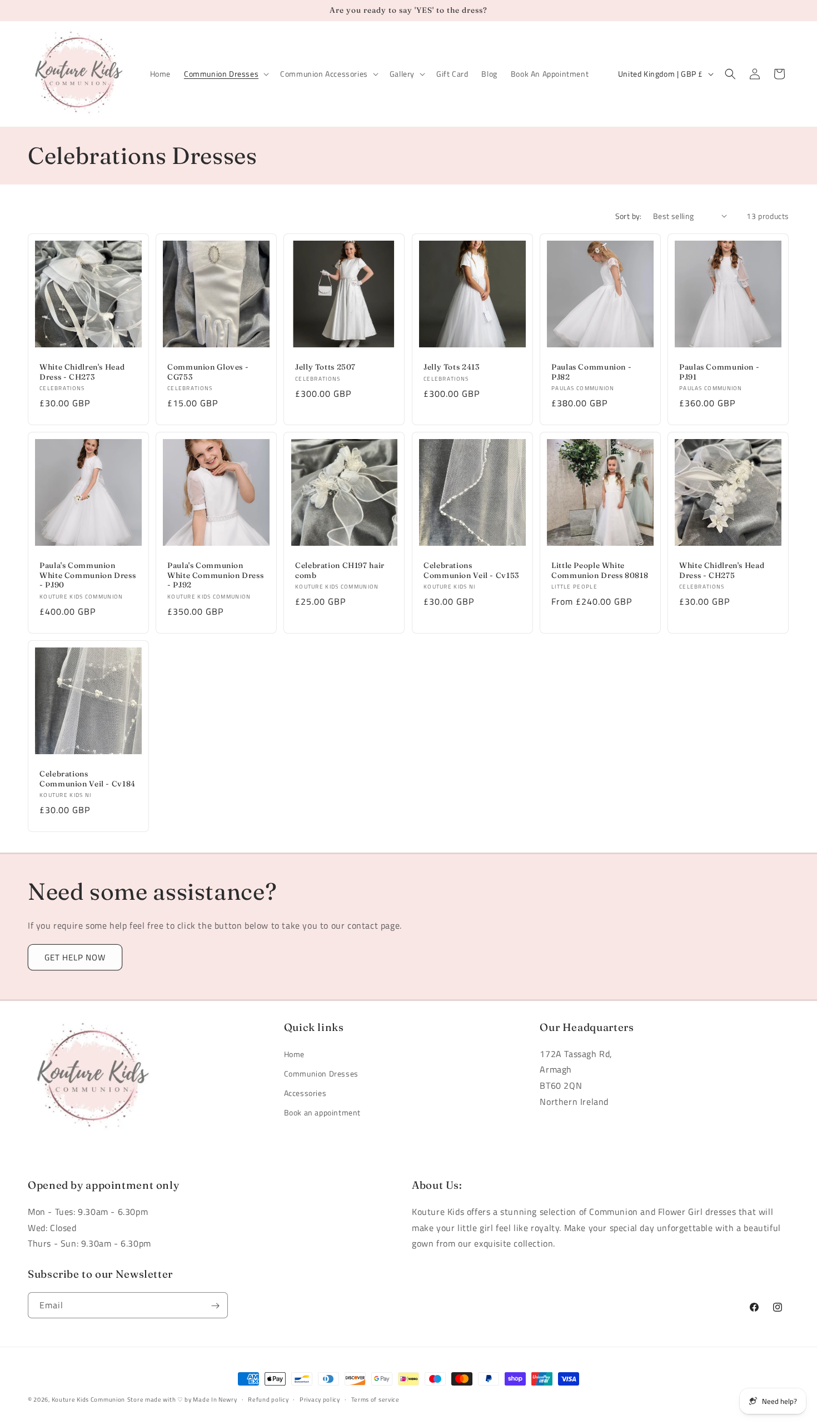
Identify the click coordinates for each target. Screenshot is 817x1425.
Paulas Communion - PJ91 (719, 371)
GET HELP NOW (75, 957)
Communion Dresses (321, 1073)
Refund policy (268, 1398)
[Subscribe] (215, 1306)
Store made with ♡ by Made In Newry (182, 1399)
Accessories (305, 1093)
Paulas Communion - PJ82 (591, 371)
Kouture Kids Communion (88, 1399)
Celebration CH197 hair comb (340, 570)
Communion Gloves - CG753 (207, 371)
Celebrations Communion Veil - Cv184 (87, 778)
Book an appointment (322, 1112)
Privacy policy (320, 1398)
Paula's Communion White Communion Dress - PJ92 (215, 575)
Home (294, 1054)
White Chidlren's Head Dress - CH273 (81, 371)
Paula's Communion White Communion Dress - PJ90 (87, 575)
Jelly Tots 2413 (451, 366)
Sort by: (628, 216)
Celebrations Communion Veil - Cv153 (471, 570)
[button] (225, 74)
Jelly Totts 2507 (325, 366)
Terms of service (375, 1398)
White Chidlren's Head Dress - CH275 (721, 570)
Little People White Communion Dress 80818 (599, 570)
